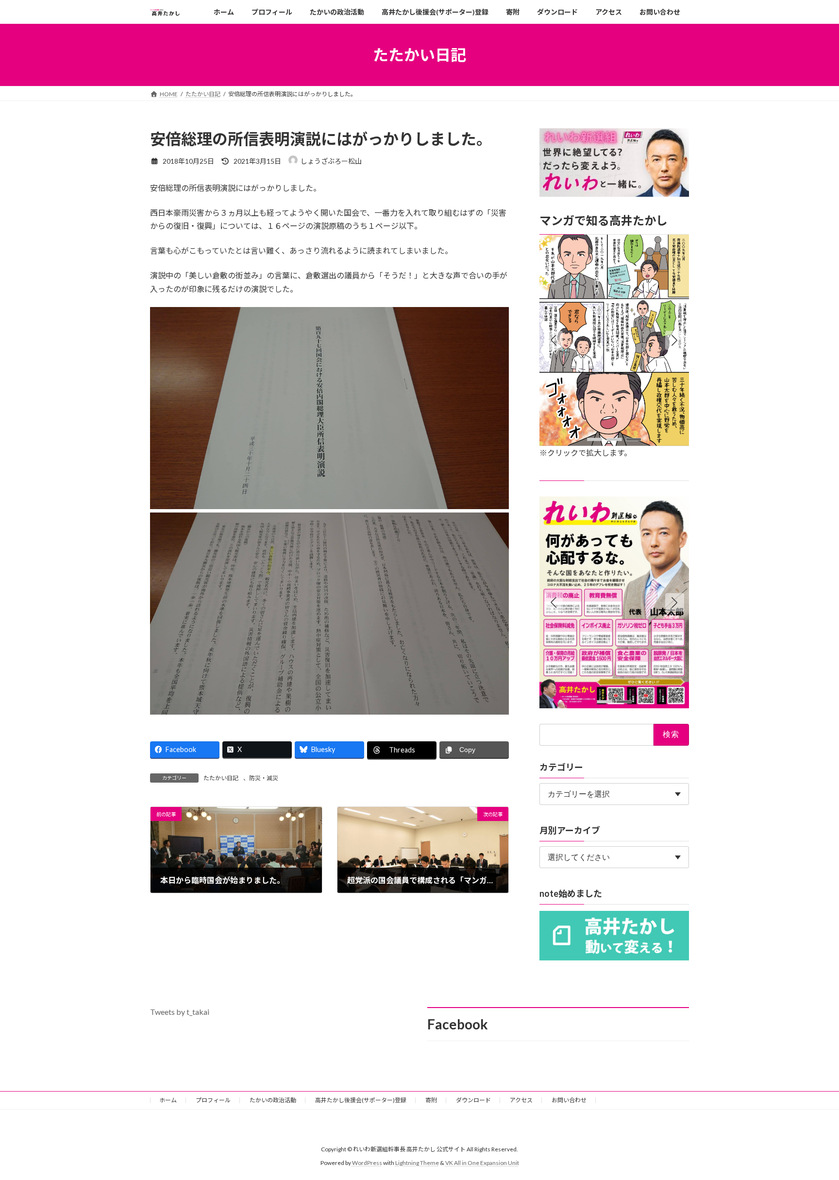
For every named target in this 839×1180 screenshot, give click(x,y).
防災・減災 (263, 778)
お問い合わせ (569, 1100)
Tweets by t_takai (179, 1011)
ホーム (168, 1100)
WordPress (367, 1162)
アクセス (521, 1100)
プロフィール (213, 1100)
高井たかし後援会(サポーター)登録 (360, 1100)
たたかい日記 (220, 778)
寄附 (431, 1100)
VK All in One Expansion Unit (482, 1162)
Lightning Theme (417, 1162)
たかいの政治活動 (273, 1100)
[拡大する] (676, 247)
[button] (675, 340)
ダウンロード (473, 1100)
